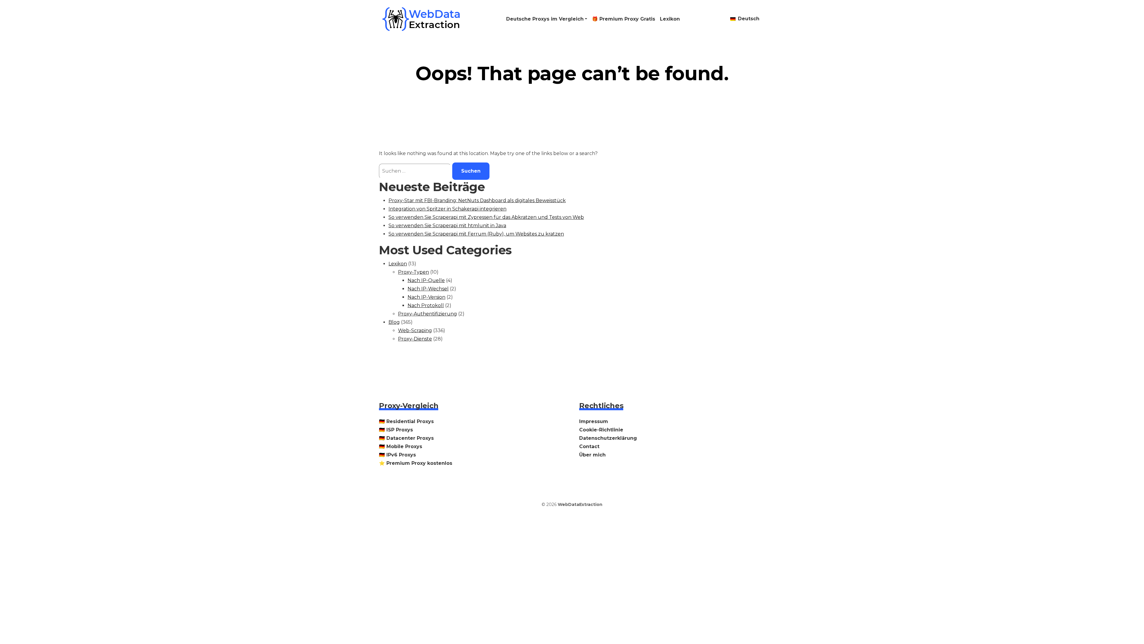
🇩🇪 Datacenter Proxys (406, 438)
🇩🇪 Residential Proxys (406, 421)
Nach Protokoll (426, 305)
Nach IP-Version (426, 297)
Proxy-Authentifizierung (427, 314)
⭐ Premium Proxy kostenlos (415, 463)
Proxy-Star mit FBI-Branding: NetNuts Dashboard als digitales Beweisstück (477, 200)
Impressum (593, 421)
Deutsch (747, 18)
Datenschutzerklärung (608, 438)
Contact (589, 446)
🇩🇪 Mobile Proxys (400, 446)
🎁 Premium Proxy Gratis (623, 19)
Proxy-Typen (413, 272)
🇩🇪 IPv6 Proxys (397, 455)
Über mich (592, 455)
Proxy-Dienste (415, 339)
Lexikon (670, 19)
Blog (394, 322)
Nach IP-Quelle (426, 280)
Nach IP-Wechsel (428, 289)
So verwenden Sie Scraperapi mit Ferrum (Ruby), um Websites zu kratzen (476, 234)
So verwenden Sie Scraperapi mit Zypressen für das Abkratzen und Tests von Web (486, 217)
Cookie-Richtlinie (601, 430)
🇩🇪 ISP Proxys (396, 430)
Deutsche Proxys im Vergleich (545, 19)
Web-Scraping (415, 330)
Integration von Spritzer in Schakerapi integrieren (447, 209)
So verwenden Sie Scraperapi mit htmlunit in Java (447, 225)
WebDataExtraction (580, 504)
